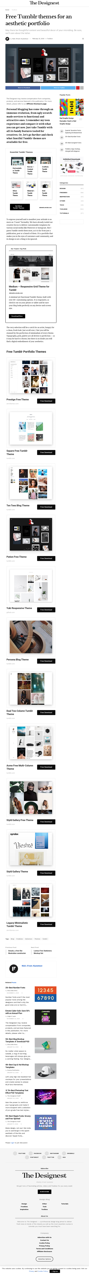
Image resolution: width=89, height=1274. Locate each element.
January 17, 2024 (12, 1124)
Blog (12, 939)
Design (62, 188)
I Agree (55, 1271)
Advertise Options (44, 1259)
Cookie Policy (44, 1243)
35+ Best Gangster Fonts (73, 143)
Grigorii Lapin (11, 1016)
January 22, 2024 (12, 1072)
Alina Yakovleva (12, 990)
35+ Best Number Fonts (15, 987)
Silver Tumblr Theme (15, 193)
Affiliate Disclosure (44, 1251)
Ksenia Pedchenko (13, 1070)
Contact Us (44, 1240)
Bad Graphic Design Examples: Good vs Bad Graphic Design (68, 121)
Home (7, 10)
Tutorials (64, 213)
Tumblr (45, 939)
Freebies (19, 939)
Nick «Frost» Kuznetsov (20, 38)
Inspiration (65, 197)
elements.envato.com (45, 207)
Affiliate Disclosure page (36, 104)
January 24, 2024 (12, 1047)
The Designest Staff (13, 1096)
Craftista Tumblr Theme (45, 169)
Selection (28, 939)
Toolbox (14, 10)
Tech (62, 205)
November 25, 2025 (13, 1018)
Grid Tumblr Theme (44, 193)
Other (62, 201)
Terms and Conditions (44, 1248)
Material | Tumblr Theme (30, 193)
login (12, 1143)
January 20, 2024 (12, 1098)
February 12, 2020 (38, 38)
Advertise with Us (44, 1237)
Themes (37, 939)
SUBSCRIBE (44, 1192)
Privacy (31, 1271)
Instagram (42, 228)
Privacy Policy (44, 1246)
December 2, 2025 (12, 993)
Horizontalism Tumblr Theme (17, 170)
